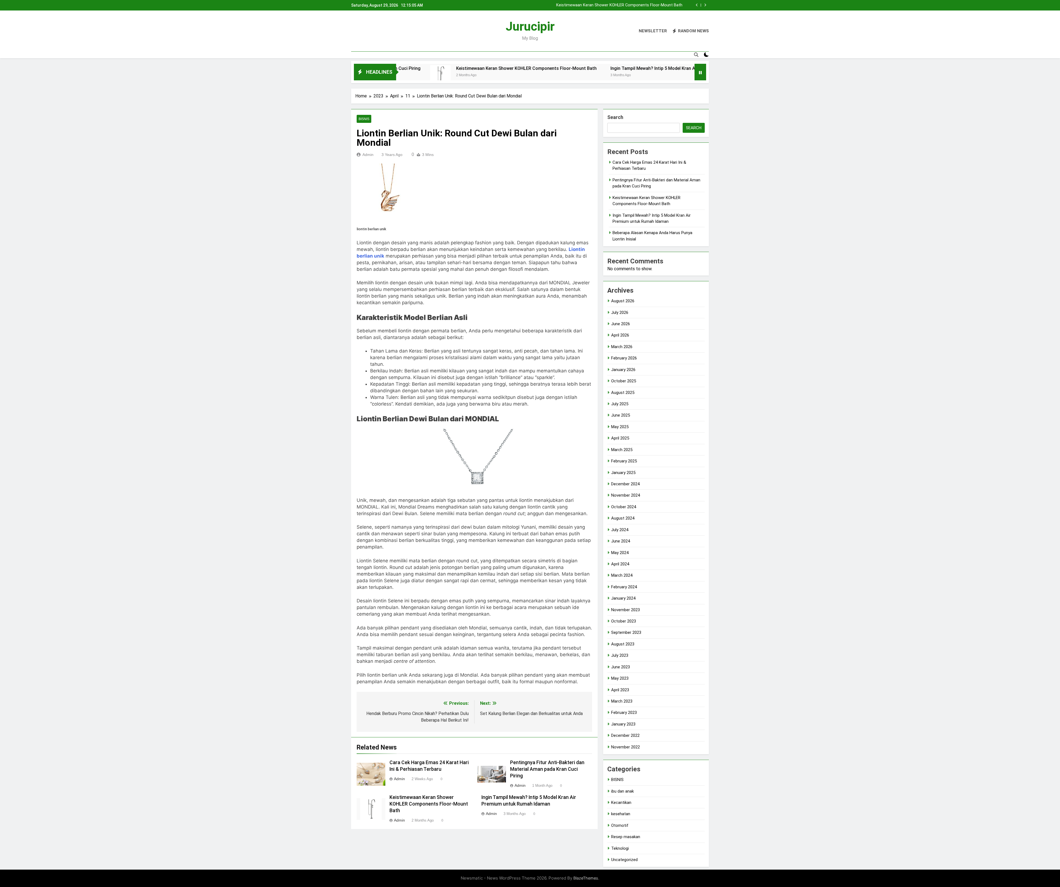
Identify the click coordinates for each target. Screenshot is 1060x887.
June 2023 (620, 666)
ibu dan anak (622, 791)
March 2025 (621, 449)
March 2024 (621, 575)
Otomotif (619, 825)
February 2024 (624, 586)
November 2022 (625, 747)
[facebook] (354, 31)
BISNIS (364, 119)
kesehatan (620, 813)
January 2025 (623, 472)
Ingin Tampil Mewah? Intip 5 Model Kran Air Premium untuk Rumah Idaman (614, 5)
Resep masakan (625, 836)
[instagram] (361, 31)
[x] (367, 31)
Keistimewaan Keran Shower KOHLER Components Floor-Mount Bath (471, 68)
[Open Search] (696, 54)
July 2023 (619, 655)
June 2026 (620, 323)
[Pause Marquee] (700, 72)
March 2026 (621, 346)
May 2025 (620, 426)
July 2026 (619, 312)
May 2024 (620, 552)
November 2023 (625, 609)
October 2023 (623, 621)
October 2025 (623, 380)
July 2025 (619, 403)
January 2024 (623, 598)
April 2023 (620, 689)
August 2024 (622, 518)
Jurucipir (530, 26)
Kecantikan (621, 802)
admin (367, 154)
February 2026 (624, 358)
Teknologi (620, 848)
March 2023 (621, 701)
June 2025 (620, 415)
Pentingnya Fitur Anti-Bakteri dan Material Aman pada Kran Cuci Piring (547, 769)
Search (615, 117)
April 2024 (620, 564)
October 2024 (623, 506)
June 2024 (620, 541)
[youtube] (381, 31)
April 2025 (620, 438)
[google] (374, 31)
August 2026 (622, 300)
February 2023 (624, 712)
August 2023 (622, 644)
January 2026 (623, 369)
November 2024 (625, 495)
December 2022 (625, 735)
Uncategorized (624, 859)
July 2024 (619, 529)
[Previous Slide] (697, 5)
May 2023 (620, 678)
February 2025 (624, 461)
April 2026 (620, 335)
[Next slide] (705, 5)
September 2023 (626, 632)
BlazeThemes (585, 878)
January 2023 (623, 724)
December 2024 (625, 483)
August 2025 (622, 392)
